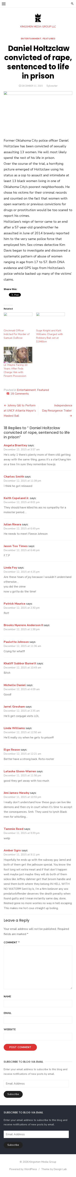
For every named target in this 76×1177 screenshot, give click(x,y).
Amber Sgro (12, 850)
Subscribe (13, 1094)
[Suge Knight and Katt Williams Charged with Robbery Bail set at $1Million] (50, 320)
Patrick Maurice (14, 604)
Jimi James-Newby (16, 793)
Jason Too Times (16, 546)
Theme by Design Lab (54, 1169)
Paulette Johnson (16, 642)
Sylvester (52, 86)
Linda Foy (10, 568)
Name (7, 996)
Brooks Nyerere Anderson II (23, 625)
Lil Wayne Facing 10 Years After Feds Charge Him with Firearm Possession (15, 370)
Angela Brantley (15, 445)
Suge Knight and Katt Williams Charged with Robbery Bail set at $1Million (49, 336)
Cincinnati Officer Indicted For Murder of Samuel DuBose (17, 334)
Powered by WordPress (23, 1169)
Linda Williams (14, 728)
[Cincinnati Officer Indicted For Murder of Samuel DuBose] (18, 320)
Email (7, 1013)
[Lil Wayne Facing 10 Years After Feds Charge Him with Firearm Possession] (18, 355)
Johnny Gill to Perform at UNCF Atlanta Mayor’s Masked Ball (20, 411)
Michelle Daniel (15, 685)
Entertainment (31, 38)
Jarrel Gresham (14, 707)
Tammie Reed (13, 829)
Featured (49, 38)
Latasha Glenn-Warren (20, 771)
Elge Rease (12, 750)
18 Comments (19, 394)
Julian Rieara (12, 524)
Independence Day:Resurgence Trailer (57, 408)
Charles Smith (14, 477)
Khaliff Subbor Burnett (20, 663)
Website (10, 1029)
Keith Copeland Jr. (16, 498)
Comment (12, 942)
